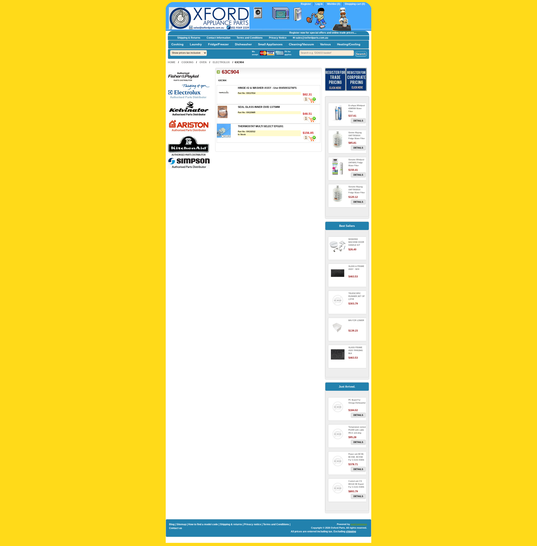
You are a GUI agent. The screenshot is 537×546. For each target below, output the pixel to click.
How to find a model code (203, 524)
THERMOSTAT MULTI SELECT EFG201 (260, 126)
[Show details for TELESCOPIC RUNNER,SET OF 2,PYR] (337, 300)
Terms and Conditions (250, 37)
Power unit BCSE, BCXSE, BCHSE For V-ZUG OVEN (356, 457)
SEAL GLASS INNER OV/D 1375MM (259, 107)
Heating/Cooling (348, 44)
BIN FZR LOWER (356, 320)
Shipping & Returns (188, 37)
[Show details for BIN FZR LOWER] (337, 327)
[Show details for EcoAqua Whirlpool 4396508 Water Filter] (337, 112)
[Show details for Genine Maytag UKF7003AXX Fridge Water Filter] (337, 139)
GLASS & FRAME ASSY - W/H (356, 267)
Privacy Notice (278, 37)
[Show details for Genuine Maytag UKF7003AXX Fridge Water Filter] (337, 193)
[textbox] (326, 53)
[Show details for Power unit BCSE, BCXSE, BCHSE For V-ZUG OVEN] (337, 461)
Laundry (196, 44)
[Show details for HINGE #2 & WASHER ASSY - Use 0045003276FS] (227, 92)
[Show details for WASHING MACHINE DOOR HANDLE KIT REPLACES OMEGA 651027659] (337, 246)
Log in (319, 4)
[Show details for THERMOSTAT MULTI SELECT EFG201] (227, 131)
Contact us (175, 528)
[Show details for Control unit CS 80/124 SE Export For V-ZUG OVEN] (337, 488)
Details (358, 120)
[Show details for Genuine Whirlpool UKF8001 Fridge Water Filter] (337, 166)
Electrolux (221, 62)
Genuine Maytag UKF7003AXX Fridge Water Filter (356, 190)
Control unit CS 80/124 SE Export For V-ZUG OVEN (356, 484)
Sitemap (181, 524)
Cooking (177, 44)
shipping (351, 531)
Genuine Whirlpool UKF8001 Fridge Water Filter (356, 163)
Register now (290, 32)
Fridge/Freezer (218, 44)
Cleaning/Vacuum (301, 44)
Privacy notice (252, 524)
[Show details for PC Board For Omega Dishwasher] (337, 406)
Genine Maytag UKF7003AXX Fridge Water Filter (356, 136)
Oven (203, 62)
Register (306, 4)
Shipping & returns (231, 524)
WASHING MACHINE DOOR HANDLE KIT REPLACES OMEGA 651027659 (357, 245)
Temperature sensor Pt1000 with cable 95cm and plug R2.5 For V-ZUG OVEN (357, 433)
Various (325, 44)
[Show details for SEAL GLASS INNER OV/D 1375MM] (227, 111)
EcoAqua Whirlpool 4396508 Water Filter (356, 108)
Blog (172, 524)
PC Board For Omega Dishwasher (357, 401)
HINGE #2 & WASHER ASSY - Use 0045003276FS (267, 87)
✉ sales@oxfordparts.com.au (310, 37)
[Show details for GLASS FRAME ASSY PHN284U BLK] (337, 354)
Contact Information (218, 37)
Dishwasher (243, 44)
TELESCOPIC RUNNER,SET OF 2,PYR (356, 296)
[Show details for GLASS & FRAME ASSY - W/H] (337, 273)
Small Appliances (270, 44)
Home (171, 62)
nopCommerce (359, 524)
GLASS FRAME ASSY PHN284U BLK (355, 350)
